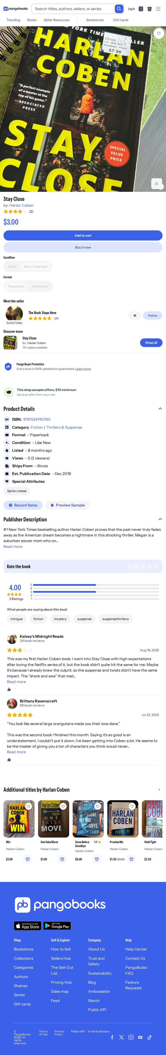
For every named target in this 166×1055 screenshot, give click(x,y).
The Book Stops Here (42, 312)
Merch (94, 1000)
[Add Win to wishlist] (28, 806)
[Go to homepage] (15, 9)
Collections (23, 958)
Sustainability (100, 973)
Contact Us (135, 958)
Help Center (136, 949)
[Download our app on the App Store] (28, 925)
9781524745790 (37, 419)
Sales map (60, 991)
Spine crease (17, 491)
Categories (23, 967)
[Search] (119, 9)
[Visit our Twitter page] (121, 1037)
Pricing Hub (61, 982)
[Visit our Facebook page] (112, 1037)
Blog (92, 982)
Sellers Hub (61, 958)
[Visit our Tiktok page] (149, 1037)
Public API (97, 1009)
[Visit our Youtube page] (140, 1037)
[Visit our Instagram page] (131, 1037)
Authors (21, 976)
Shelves (20, 985)
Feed (55, 1000)
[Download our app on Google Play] (57, 926)
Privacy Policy (59, 1033)
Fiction (37, 427)
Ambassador (99, 991)
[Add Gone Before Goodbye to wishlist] (97, 806)
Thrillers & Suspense (64, 427)
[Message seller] (135, 315)
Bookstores (95, 20)
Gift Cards (120, 20)
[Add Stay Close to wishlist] (158, 33)
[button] (83, 409)
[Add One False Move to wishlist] (63, 806)
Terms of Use (43, 1033)
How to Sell (61, 949)
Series (19, 994)
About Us (96, 949)
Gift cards (22, 1004)
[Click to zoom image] (83, 109)
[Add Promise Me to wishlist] (132, 806)
